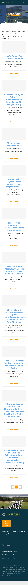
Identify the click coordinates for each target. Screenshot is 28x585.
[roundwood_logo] (8, 2)
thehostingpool (13, 576)
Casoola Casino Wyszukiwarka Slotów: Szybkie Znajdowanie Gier (14, 183)
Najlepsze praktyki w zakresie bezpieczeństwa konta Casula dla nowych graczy (14, 99)
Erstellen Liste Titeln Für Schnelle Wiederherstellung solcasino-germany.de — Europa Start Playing (14, 456)
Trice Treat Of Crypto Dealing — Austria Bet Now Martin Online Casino (14, 364)
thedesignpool (17, 573)
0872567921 (11, 559)
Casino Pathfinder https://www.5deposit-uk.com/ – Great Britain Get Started (15, 270)
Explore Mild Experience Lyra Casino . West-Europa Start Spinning (14, 226)
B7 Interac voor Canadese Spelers (14, 144)
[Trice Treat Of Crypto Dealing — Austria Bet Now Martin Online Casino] (14, 351)
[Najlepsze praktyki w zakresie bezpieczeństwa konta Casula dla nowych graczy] (14, 85)
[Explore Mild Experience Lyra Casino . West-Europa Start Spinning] (14, 213)
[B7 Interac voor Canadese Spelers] (14, 134)
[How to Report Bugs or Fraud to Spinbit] (14, 47)
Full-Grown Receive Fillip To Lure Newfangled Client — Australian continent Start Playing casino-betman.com (14, 410)
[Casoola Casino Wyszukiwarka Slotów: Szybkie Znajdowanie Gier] (14, 170)
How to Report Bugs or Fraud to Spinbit (14, 57)
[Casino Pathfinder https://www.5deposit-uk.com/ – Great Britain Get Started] (14, 257)
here (21, 534)
